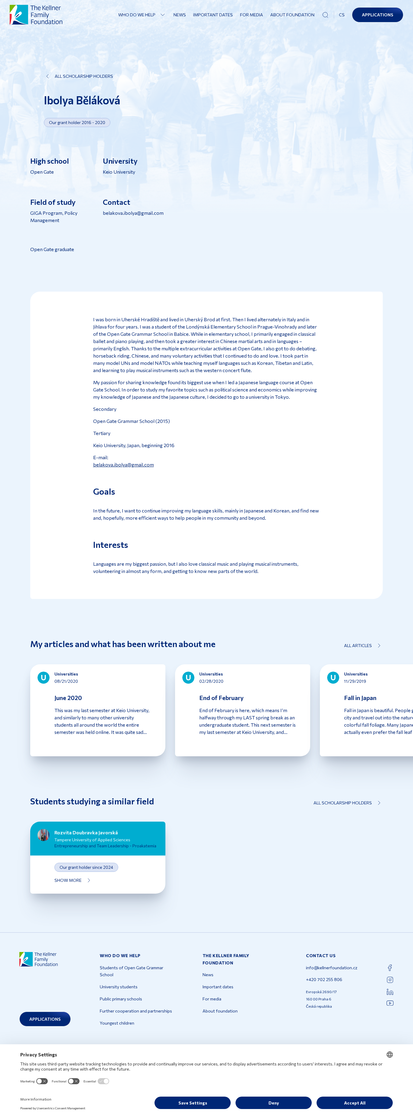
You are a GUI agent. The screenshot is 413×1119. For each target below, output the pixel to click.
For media (251, 14)
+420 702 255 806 (324, 979)
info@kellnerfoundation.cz (331, 967)
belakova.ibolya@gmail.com (123, 464)
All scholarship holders (84, 76)
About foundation (292, 14)
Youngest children (117, 1023)
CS (342, 14)
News (180, 14)
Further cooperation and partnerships (136, 1010)
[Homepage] (36, 15)
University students (119, 986)
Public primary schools (121, 998)
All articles (358, 645)
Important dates (213, 14)
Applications (377, 14)
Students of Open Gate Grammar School (131, 971)
